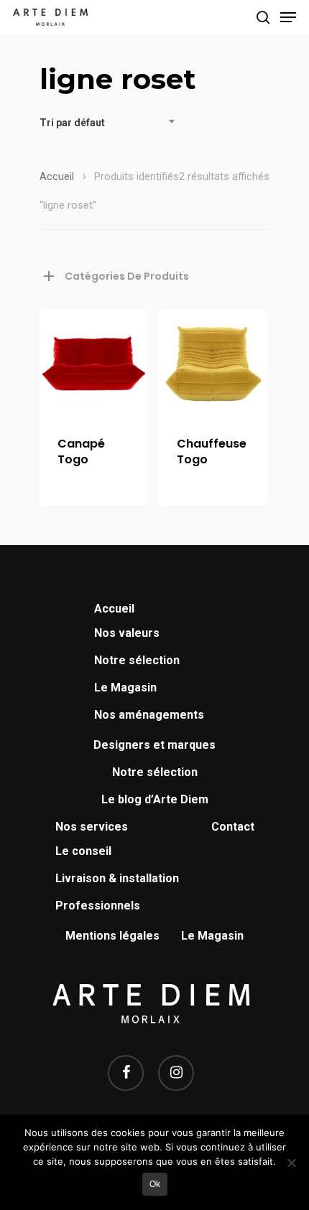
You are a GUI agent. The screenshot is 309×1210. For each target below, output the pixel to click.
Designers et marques (154, 745)
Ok (154, 1184)
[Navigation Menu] (288, 17)
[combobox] (111, 122)
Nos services (91, 826)
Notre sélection (137, 660)
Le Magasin (125, 687)
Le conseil (83, 851)
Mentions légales (112, 935)
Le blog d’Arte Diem (154, 799)
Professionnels (97, 905)
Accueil (57, 176)
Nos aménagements (149, 715)
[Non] (291, 1162)
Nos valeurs (127, 633)
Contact (232, 826)
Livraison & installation (117, 878)
